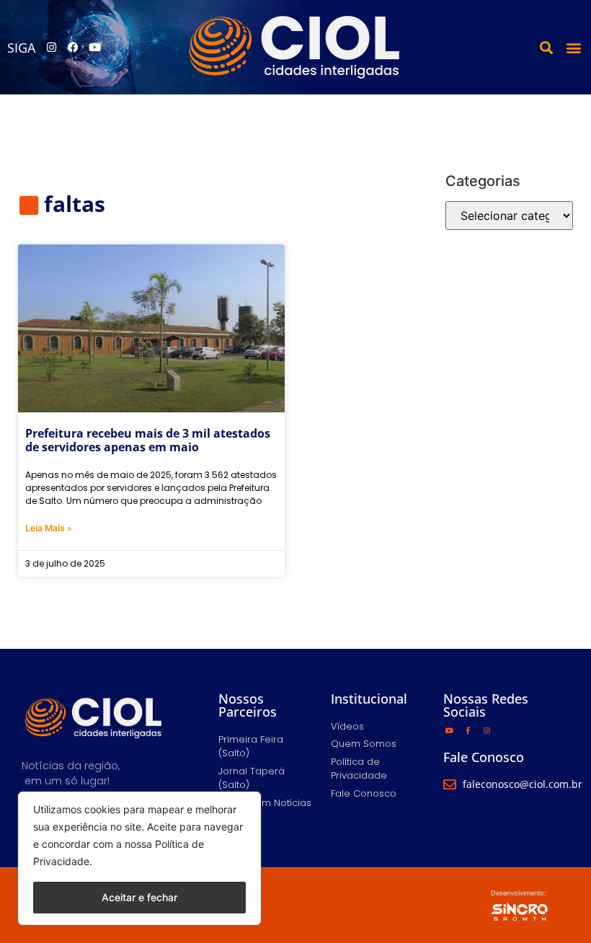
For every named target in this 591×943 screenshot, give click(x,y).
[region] (139, 858)
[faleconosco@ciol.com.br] (449, 784)
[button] (546, 47)
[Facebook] (73, 47)
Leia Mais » (48, 528)
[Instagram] (51, 47)
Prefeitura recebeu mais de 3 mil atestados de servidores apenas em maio (147, 440)
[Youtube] (94, 47)
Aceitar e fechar (139, 897)
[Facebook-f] (468, 730)
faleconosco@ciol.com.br (522, 784)
